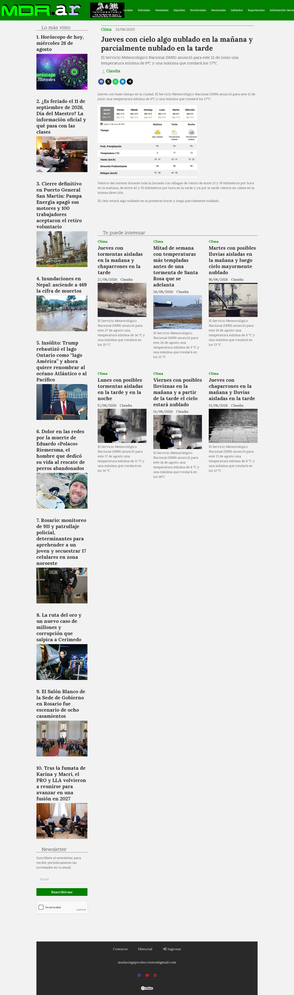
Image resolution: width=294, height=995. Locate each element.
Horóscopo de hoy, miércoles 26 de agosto (60, 43)
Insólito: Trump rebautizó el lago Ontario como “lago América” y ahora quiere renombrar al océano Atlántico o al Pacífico (61, 361)
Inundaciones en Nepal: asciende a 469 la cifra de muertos (61, 284)
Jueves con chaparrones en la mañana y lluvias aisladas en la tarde (232, 389)
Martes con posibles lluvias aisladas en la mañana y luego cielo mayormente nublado (232, 260)
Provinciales (198, 10)
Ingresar (174, 949)
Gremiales (161, 10)
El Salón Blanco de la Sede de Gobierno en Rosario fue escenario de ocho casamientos (60, 703)
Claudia (113, 71)
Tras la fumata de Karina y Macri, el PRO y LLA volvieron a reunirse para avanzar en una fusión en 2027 (61, 783)
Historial (145, 949)
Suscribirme (62, 892)
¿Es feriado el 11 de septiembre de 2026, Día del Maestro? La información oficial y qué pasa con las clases (61, 116)
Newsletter (54, 849)
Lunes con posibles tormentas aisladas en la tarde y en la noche (120, 389)
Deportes (179, 10)
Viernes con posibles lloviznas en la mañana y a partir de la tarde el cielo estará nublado (177, 392)
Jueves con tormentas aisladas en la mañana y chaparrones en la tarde (120, 260)
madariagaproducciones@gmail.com (147, 962)
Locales (128, 10)
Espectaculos (256, 10)
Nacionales (218, 10)
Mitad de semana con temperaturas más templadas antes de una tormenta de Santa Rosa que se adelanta (175, 266)
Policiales (144, 10)
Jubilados (237, 10)
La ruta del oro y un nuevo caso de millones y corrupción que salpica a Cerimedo (58, 627)
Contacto (120, 949)
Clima (106, 30)
